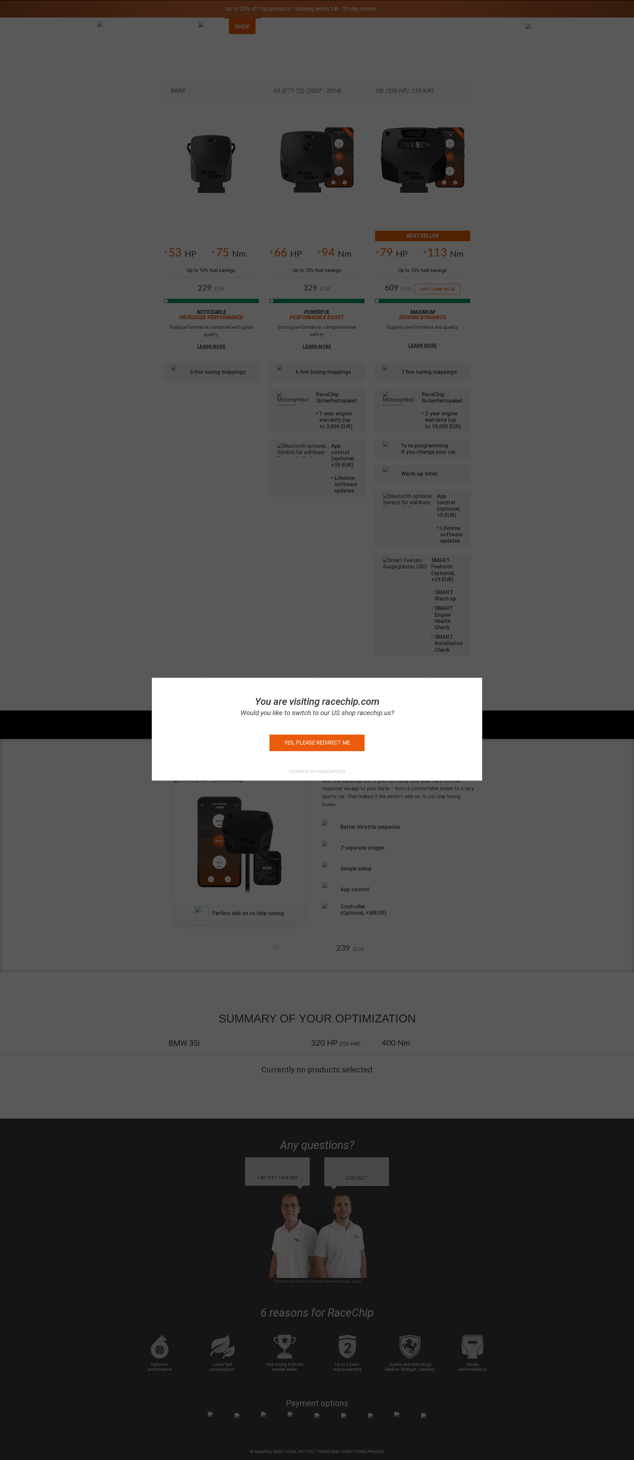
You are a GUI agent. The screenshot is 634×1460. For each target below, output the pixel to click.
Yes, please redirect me (317, 743)
